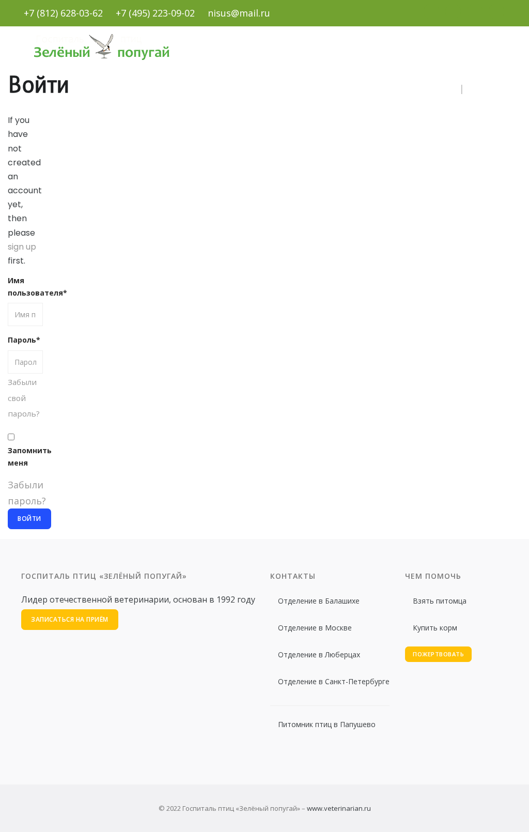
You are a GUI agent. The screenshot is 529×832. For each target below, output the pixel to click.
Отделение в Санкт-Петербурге (334, 681)
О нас (121, 89)
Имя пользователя (25, 286)
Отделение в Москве (315, 628)
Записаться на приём (69, 619)
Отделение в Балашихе (319, 601)
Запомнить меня (25, 456)
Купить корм (435, 628)
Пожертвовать (438, 654)
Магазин (327, 89)
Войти (483, 89)
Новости (236, 89)
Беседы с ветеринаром (404, 89)
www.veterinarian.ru (339, 808)
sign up (22, 247)
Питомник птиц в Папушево (327, 724)
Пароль (24, 340)
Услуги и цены (176, 89)
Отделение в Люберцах (319, 654)
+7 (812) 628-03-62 (63, 13)
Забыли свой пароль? (24, 398)
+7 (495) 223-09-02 (155, 13)
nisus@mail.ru (239, 13)
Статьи (281, 89)
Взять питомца (439, 601)
